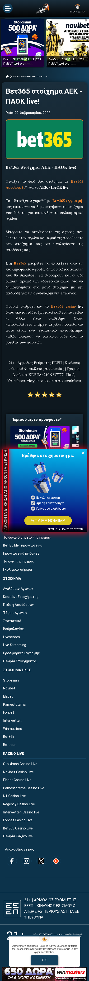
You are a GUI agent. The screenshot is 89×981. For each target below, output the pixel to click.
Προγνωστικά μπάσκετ (21, 554)
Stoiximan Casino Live (20, 764)
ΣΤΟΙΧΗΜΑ (12, 579)
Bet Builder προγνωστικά (22, 545)
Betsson (9, 745)
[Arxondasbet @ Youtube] (56, 861)
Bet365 (8, 737)
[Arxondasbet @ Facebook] (12, 861)
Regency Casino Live (19, 804)
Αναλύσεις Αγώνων (18, 589)
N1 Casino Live (14, 796)
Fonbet (8, 712)
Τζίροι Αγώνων (15, 613)
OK (44, 960)
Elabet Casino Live (17, 780)
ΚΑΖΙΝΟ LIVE (13, 754)
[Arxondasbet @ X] (41, 861)
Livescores (11, 637)
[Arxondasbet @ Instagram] (27, 861)
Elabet (8, 696)
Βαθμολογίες (13, 629)
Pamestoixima (14, 705)
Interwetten (12, 721)
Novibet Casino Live (18, 772)
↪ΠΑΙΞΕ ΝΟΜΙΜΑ (48, 520)
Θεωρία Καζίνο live (18, 836)
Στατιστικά (12, 621)
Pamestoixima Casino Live (23, 788)
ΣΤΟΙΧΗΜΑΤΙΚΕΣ (17, 670)
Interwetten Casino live (21, 812)
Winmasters (12, 729)
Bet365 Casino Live (18, 828)
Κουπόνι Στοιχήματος (20, 597)
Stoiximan (11, 680)
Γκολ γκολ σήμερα (17, 570)
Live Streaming (14, 645)
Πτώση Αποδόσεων (18, 605)
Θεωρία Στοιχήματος (20, 661)
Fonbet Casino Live (18, 820)
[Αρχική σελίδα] (7, 76)
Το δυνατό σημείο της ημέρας (27, 538)
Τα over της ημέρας (18, 561)
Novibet (9, 688)
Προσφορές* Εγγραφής (21, 653)
